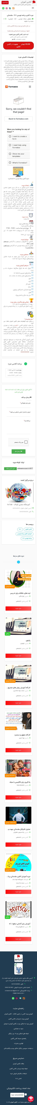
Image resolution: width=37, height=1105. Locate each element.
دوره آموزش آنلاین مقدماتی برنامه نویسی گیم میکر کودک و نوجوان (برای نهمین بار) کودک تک (18, 876)
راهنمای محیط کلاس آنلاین (18, 1038)
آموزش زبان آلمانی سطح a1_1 (19, 924)
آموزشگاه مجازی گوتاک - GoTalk (18, 504)
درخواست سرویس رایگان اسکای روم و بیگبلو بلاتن (18, 1048)
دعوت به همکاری (18, 1029)
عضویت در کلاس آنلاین (18, 45)
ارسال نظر (18, 451)
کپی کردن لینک (9, 469)
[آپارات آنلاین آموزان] (6, 8)
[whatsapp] (3, 8)
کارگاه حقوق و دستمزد (22, 735)
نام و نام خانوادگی (25, 403)
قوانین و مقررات (18, 1043)
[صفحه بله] (10, 8)
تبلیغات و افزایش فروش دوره (18, 1074)
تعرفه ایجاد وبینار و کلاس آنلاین (18, 1069)
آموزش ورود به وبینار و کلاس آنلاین (18, 1019)
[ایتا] (13, 8)
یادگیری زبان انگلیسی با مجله (20, 782)
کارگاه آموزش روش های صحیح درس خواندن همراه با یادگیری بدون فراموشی (18, 688)
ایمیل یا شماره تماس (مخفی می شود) (20, 412)
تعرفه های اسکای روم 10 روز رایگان (18, 1034)
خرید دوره (18, 608)
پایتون (28, 640)
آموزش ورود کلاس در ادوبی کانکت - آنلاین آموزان (18, 1014)
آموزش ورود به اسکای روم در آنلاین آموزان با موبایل (18, 1024)
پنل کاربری (5, 2)
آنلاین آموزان (13, 1102)
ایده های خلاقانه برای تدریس (20, 593)
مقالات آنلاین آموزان (18, 1064)
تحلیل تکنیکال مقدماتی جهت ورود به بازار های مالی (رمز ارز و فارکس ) (18, 829)
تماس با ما (19, 1078)
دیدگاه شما (27, 421)
